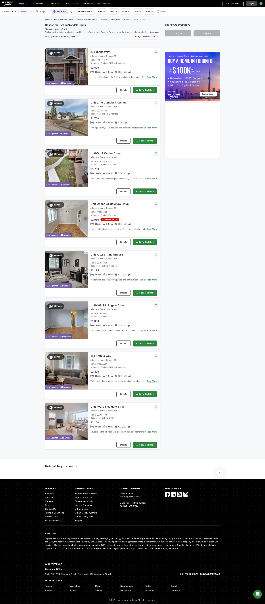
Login (251, 3)
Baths (124, 11)
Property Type (84, 11)
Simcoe (20, 4)
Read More (154, 32)
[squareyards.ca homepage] (7, 4)
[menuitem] (39, 3)
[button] (88, 3)
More (148, 11)
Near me (61, 11)
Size (136, 11)
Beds (112, 11)
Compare (177, 33)
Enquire (207, 33)
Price (100, 11)
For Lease (8, 11)
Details (123, 90)
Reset (163, 11)
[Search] (37, 11)
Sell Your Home (233, 3)
